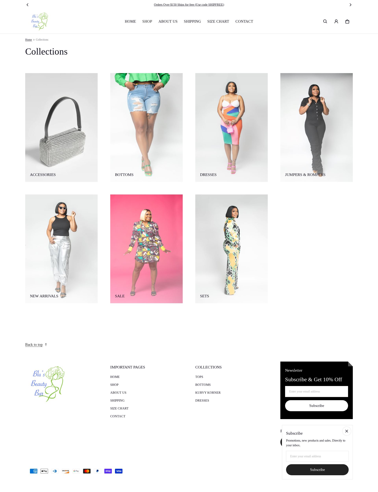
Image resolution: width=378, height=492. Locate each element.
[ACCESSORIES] (61, 127)
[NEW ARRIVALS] (61, 248)
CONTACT (244, 21)
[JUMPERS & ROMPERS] (316, 127)
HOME (130, 21)
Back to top (34, 344)
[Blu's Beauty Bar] (38, 21)
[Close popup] (346, 431)
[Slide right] (350, 4)
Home (28, 39)
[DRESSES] (231, 127)
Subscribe (316, 406)
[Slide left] (27, 4)
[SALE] (146, 248)
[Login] (336, 21)
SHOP (147, 21)
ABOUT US (168, 21)
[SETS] (231, 248)
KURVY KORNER (208, 392)
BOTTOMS (203, 384)
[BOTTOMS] (146, 127)
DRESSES (202, 400)
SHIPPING (192, 21)
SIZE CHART (218, 21)
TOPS (199, 377)
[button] (325, 21)
